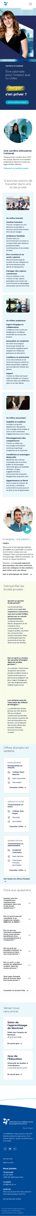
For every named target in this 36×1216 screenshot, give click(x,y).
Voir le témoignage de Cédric (16, 574)
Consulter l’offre (16, 787)
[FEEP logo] (18, 1123)
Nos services (8, 1159)
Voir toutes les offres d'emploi (17, 879)
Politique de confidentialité (11, 1211)
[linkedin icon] (15, 1149)
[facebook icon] (5, 1149)
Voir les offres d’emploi (17, 102)
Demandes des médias (12, 1199)
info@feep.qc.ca (9, 1184)
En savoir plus (14, 1043)
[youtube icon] (10, 1149)
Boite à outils (8, 1163)
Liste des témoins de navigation (13, 1213)
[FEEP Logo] (6, 4)
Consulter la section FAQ (14, 990)
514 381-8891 (8, 1175)
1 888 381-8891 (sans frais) (13, 1177)
